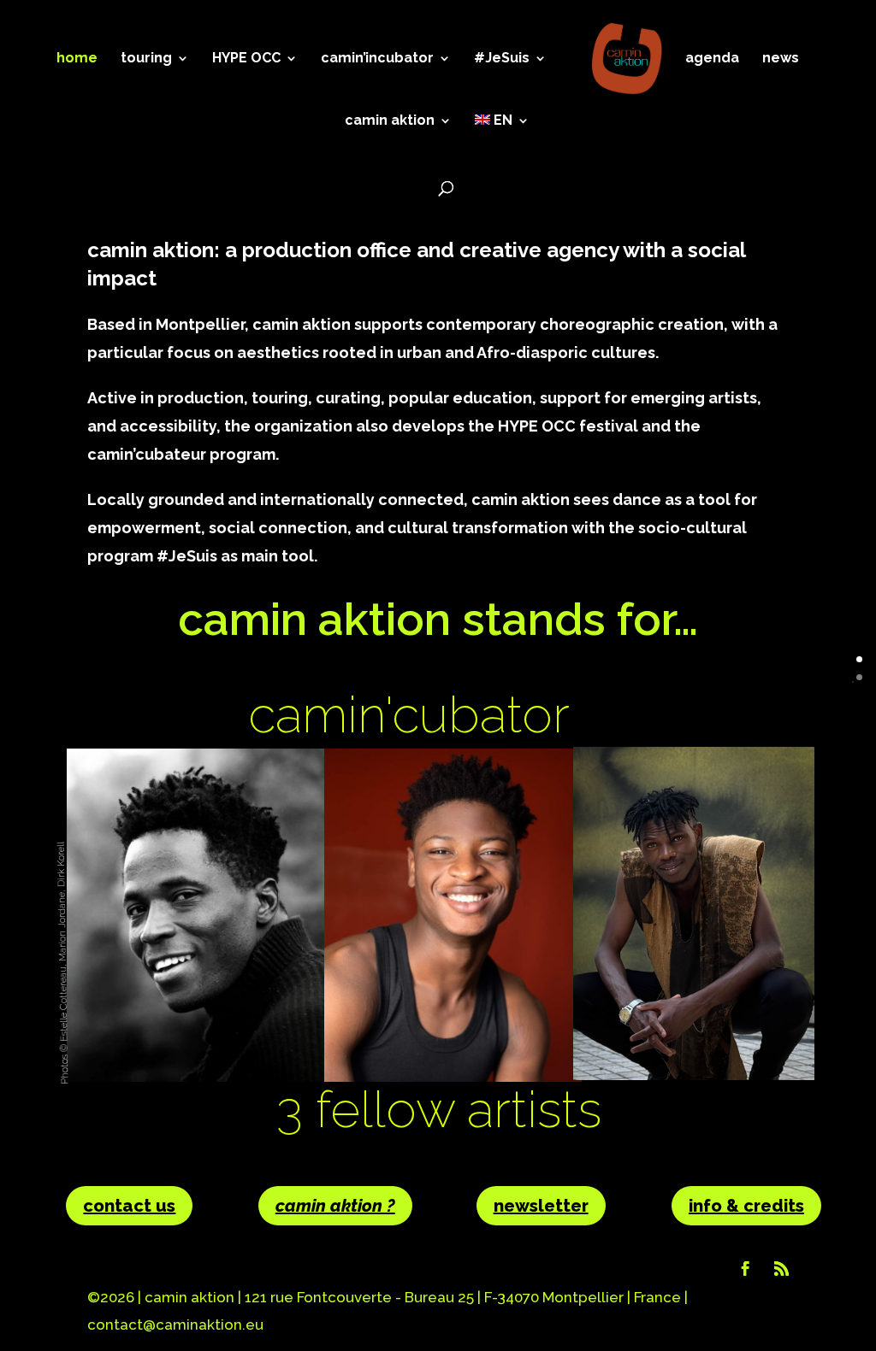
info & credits (746, 1205)
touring (146, 59)
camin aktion (390, 121)
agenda (712, 59)
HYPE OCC (246, 59)
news (780, 59)
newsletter (541, 1205)
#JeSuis (502, 59)
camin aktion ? (335, 1205)
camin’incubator (377, 59)
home (77, 59)
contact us (129, 1205)
